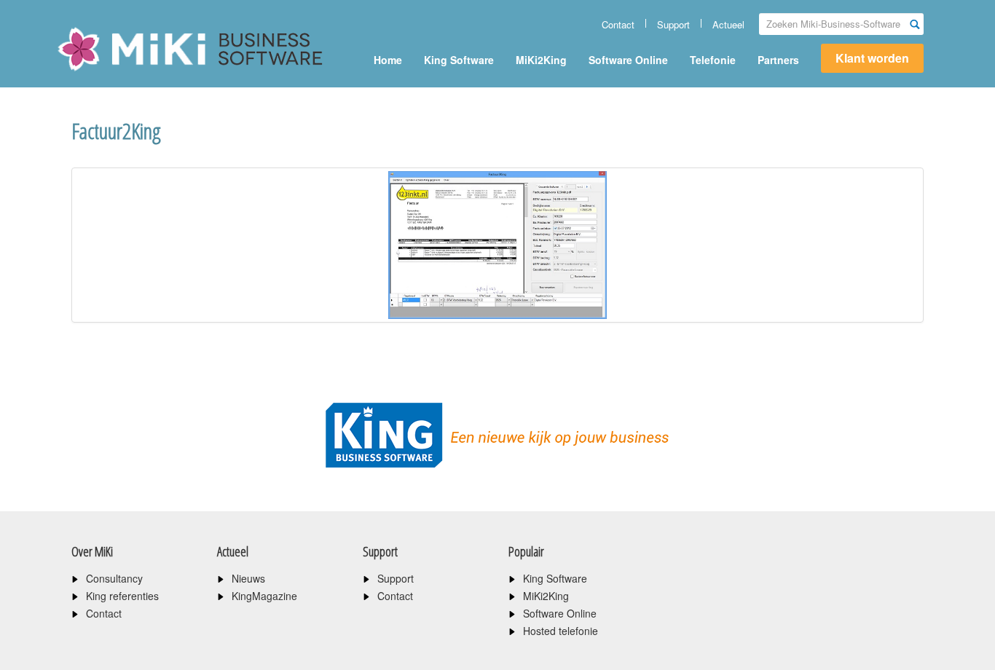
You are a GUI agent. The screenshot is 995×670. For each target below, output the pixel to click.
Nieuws (248, 578)
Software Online (628, 59)
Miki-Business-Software (129, 74)
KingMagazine (264, 595)
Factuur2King (116, 131)
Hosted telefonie (560, 630)
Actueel (728, 24)
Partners (778, 59)
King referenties (122, 595)
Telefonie (713, 59)
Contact (618, 24)
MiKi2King (541, 59)
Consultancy (114, 578)
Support (673, 24)
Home (388, 59)
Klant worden (872, 58)
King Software (459, 59)
